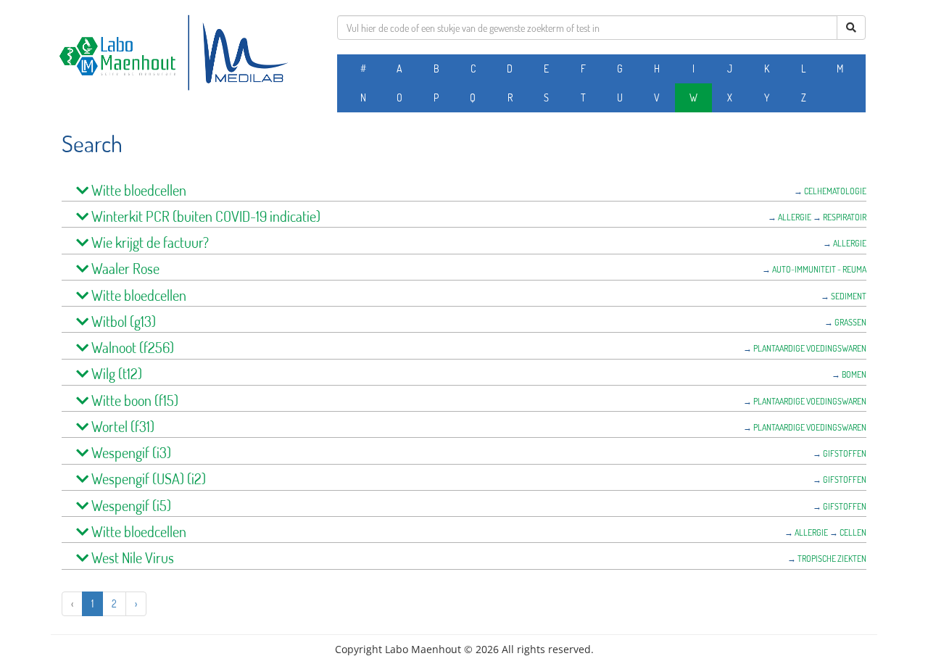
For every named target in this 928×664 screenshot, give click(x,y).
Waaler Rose (124, 269)
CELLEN (853, 532)
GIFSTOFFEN (844, 453)
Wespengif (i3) (129, 453)
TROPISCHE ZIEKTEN (832, 558)
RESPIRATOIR (844, 217)
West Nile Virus (131, 558)
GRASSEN (850, 322)
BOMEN (854, 374)
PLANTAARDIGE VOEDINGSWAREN (809, 348)
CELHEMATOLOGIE (835, 191)
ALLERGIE (794, 217)
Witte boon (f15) (133, 400)
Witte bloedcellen (137, 190)
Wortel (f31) (121, 427)
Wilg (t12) (115, 374)
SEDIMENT (848, 296)
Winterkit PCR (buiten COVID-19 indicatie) (204, 216)
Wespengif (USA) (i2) (147, 479)
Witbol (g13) (122, 321)
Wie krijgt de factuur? (148, 242)
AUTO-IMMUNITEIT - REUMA (819, 269)
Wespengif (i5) (129, 506)
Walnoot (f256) (131, 348)
